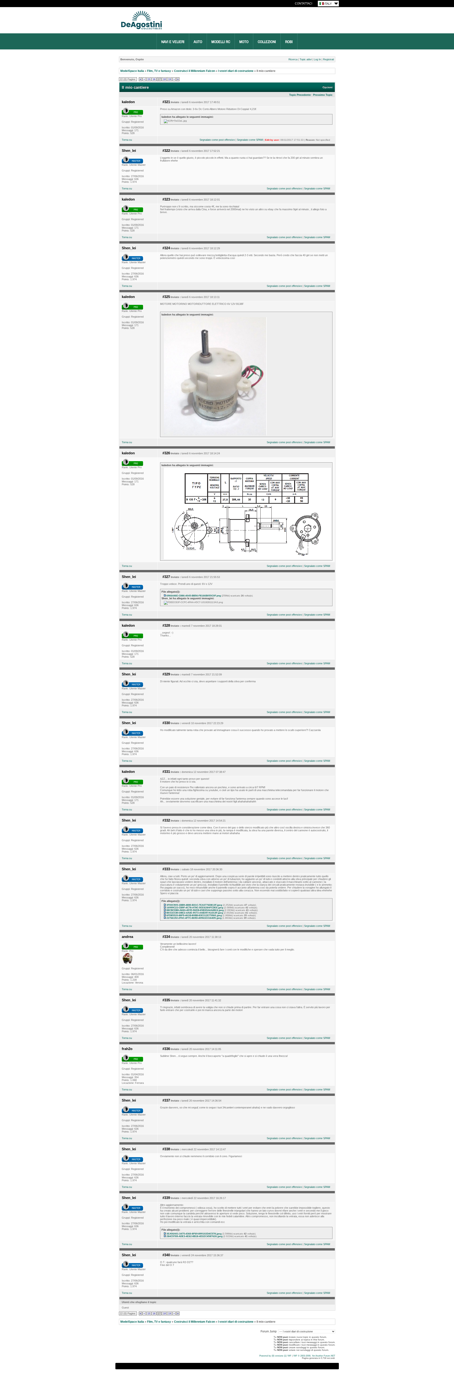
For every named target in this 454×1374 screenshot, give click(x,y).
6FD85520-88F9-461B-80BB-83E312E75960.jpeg (194, 915)
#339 (166, 1198)
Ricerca (292, 59)
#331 (166, 772)
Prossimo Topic (322, 94)
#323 (166, 199)
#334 (166, 937)
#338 (166, 1149)
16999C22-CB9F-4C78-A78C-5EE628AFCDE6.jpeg (194, 907)
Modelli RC (220, 41)
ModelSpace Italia (132, 71)
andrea (127, 937)
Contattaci (303, 3)
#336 (166, 1049)
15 (148, 79)
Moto (244, 41)
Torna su (127, 139)
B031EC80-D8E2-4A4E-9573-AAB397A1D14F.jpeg (194, 912)
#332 (166, 820)
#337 (166, 1100)
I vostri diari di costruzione (235, 71)
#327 (166, 577)
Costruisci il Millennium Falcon (194, 71)
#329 (166, 674)
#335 (166, 1000)
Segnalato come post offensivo (217, 139)
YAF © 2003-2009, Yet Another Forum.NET (314, 1356)
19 (169, 79)
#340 (166, 1255)
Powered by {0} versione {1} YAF (275, 1356)
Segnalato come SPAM (250, 139)
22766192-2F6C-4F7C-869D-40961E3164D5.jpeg (194, 918)
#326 (166, 453)
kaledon (128, 102)
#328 (166, 625)
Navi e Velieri (172, 41)
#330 (166, 723)
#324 (166, 248)
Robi (289, 41)
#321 (166, 102)
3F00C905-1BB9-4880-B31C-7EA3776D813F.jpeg (194, 905)
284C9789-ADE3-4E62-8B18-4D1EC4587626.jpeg (194, 1236)
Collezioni (267, 41)
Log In (317, 59)
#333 (166, 869)
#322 (166, 151)
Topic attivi (306, 59)
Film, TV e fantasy (159, 71)
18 (164, 79)
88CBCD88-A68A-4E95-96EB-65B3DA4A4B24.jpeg (195, 910)
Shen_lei (129, 151)
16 (154, 79)
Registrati (328, 59)
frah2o (127, 1049)
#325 (166, 297)
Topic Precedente (300, 94)
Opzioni (327, 87)
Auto (198, 41)
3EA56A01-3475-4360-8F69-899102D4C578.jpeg (194, 1233)
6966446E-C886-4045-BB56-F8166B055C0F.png (193, 595)
